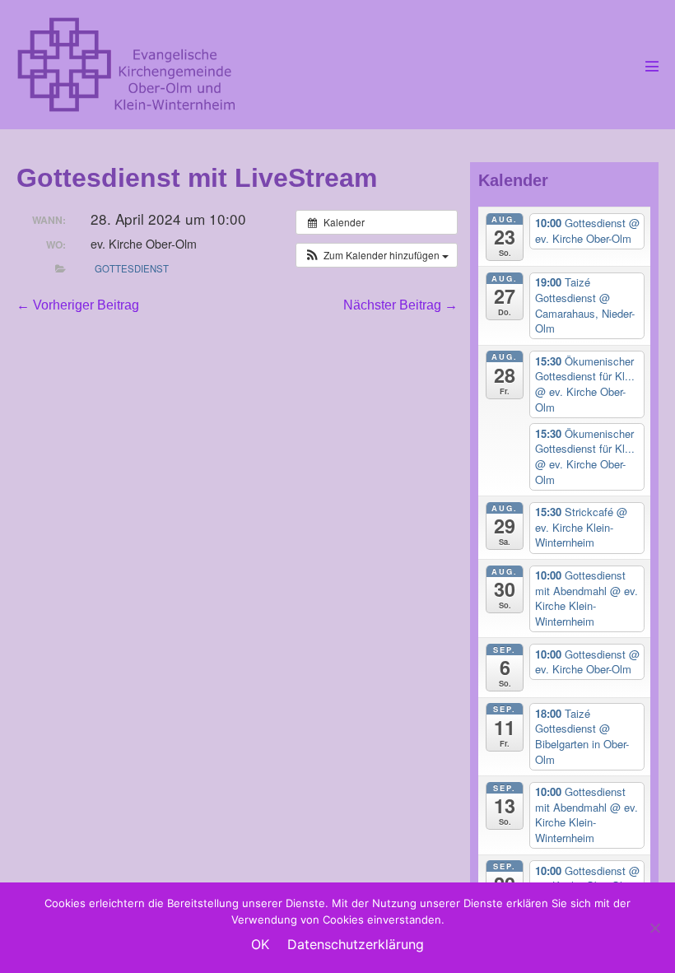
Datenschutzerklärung (355, 944)
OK (260, 944)
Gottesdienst (132, 268)
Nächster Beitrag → (400, 305)
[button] (376, 255)
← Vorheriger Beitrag (77, 305)
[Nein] (654, 927)
